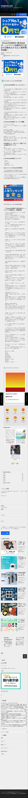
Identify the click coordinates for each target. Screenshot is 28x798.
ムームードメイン (4, 691)
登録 (2, 737)
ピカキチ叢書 (3, 662)
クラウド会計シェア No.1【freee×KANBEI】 (13, 80)
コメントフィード (4, 747)
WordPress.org (4, 751)
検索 (2, 653)
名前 (2, 509)
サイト (2, 521)
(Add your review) (6, 482)
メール (3, 515)
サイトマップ (3, 709)
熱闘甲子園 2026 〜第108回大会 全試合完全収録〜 (11, 713)
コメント (3, 495)
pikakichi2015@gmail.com (13, 399)
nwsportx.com (7, 6)
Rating (2, 505)
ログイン (3, 741)
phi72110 (2, 52)
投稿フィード (3, 744)
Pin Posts (3, 723)
